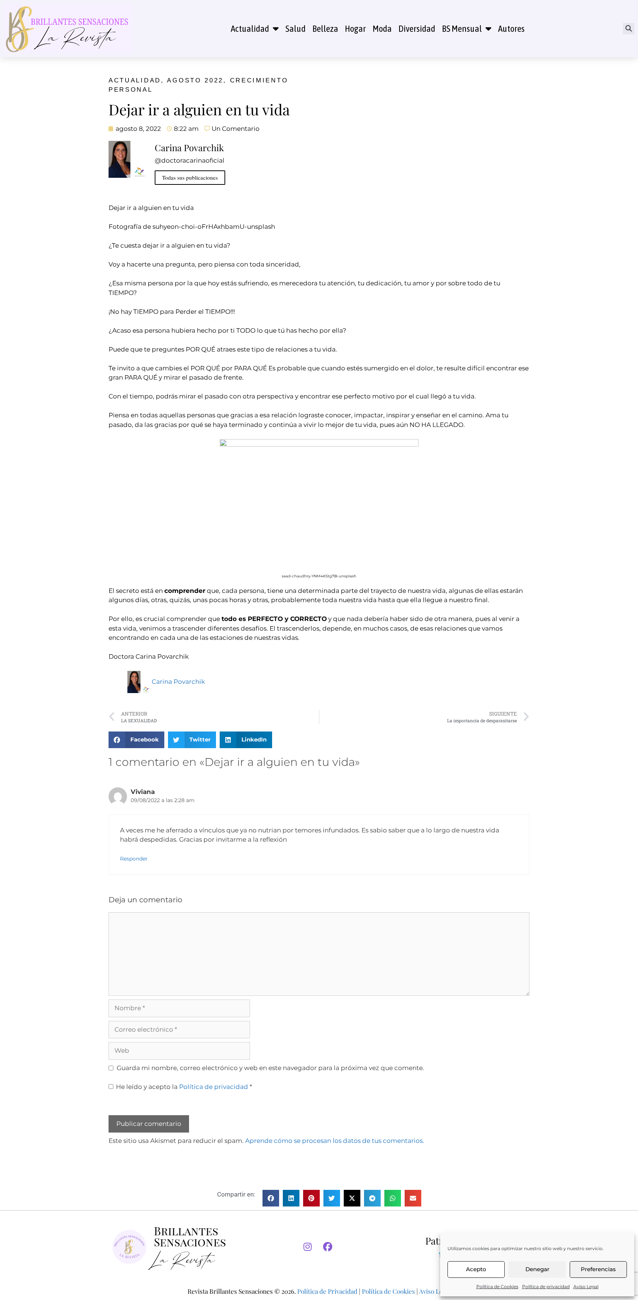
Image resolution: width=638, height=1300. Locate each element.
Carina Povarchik (178, 681)
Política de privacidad (546, 1286)
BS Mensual (462, 28)
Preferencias (598, 1269)
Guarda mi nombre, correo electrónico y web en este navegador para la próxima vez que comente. (270, 1068)
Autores (511, 28)
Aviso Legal (585, 1286)
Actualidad (250, 28)
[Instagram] (307, 1247)
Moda (382, 28)
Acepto (476, 1269)
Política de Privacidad (327, 1291)
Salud (295, 28)
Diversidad (416, 28)
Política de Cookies (497, 1286)
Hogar (355, 28)
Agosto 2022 (195, 80)
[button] (628, 28)
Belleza (325, 28)
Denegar (537, 1269)
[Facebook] (328, 1247)
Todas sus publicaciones (190, 177)
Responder (134, 858)
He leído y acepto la (184, 1086)
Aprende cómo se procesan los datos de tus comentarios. (334, 1140)
